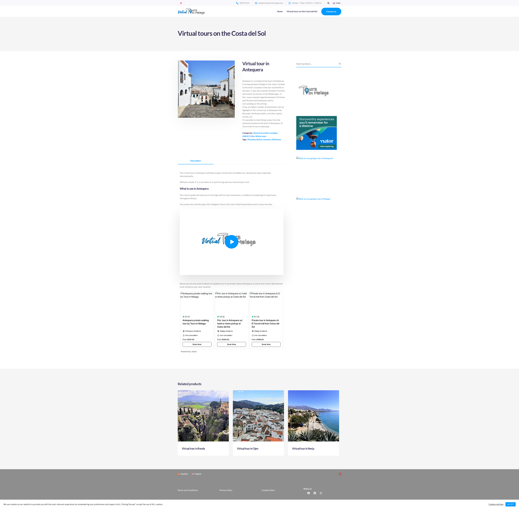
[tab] (196, 160)
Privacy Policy (226, 490)
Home (280, 11)
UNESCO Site (248, 136)
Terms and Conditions (188, 490)
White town (260, 136)
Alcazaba (251, 139)
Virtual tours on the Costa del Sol (302, 11)
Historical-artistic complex (265, 133)
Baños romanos (264, 139)
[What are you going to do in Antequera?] (316, 173)
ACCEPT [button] (510, 504)
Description (195, 160)
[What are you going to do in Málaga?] (316, 214)
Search (340, 64)
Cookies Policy (268, 490)
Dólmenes (276, 139)
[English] (334, 3)
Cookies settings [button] (496, 504)
